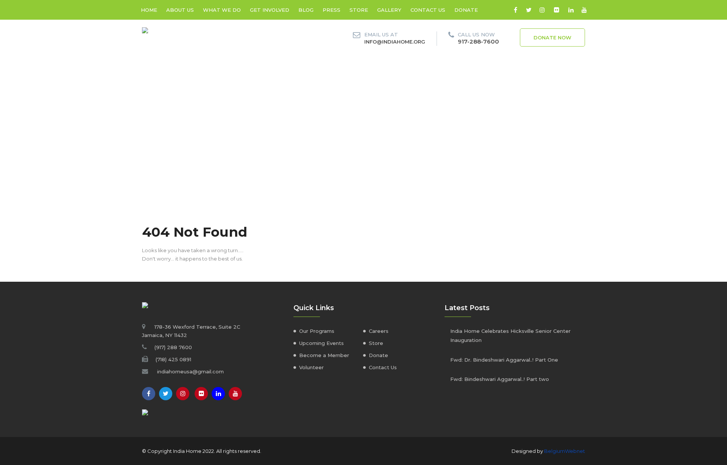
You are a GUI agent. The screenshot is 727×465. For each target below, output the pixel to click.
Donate (466, 10)
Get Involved (269, 10)
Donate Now (552, 37)
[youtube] (584, 10)
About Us (180, 10)
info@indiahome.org (394, 42)
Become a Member (324, 355)
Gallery (389, 10)
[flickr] (556, 10)
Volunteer (311, 367)
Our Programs (316, 331)
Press (331, 10)
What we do (222, 10)
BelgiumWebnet (564, 451)
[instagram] (542, 10)
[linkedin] (570, 10)
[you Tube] (235, 393)
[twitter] (528, 10)
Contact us (427, 10)
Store (358, 10)
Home (149, 10)
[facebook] (515, 10)
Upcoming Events (321, 343)
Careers (378, 331)
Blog (306, 10)
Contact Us (383, 367)
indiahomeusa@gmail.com (190, 371)
